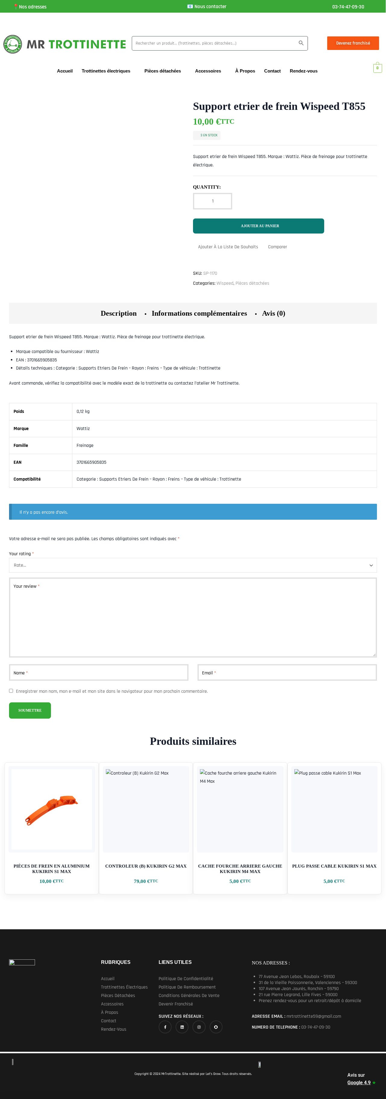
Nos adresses (32, 7)
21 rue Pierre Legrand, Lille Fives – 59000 (298, 995)
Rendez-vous (304, 70)
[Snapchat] (216, 1026)
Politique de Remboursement (187, 987)
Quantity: (207, 187)
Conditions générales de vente (189, 995)
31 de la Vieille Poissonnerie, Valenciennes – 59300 (308, 983)
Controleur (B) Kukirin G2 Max (146, 866)
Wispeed (225, 283)
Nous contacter (210, 6)
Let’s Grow (212, 1074)
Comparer (277, 247)
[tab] (119, 313)
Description (119, 313)
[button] (128, 987)
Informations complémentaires (199, 313)
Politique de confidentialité (186, 979)
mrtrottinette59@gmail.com (313, 1016)
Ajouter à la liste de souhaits (228, 247)
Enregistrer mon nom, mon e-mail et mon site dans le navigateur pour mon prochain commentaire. (112, 691)
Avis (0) (273, 313)
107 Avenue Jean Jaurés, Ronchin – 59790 (299, 989)
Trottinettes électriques (106, 70)
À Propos (245, 70)
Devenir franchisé (176, 1004)
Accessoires (208, 70)
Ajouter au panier (260, 226)
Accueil (65, 70)
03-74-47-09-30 (348, 7)
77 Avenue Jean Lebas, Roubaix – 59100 (297, 977)
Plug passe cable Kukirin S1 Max (334, 866)
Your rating (21, 554)
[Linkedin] (182, 1026)
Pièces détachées (162, 70)
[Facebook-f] (165, 1026)
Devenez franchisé (353, 43)
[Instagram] (198, 1026)
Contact (272, 70)
